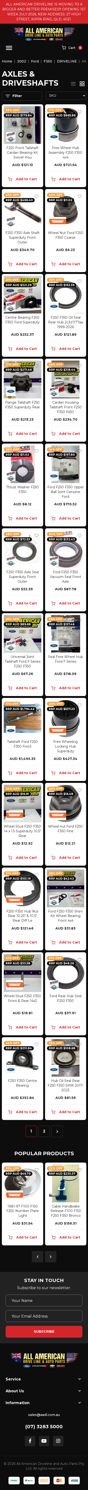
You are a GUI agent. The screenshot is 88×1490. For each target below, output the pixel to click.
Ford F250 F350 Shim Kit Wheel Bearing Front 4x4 (65, 916)
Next (50, 1256)
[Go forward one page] (57, 1131)
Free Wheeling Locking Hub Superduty (65, 746)
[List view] (73, 84)
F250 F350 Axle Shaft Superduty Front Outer (22, 237)
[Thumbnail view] (82, 84)
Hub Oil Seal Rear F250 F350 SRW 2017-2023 (66, 1085)
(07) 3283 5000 (44, 1426)
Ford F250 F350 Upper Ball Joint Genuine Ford (65, 492)
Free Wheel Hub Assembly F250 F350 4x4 (65, 152)
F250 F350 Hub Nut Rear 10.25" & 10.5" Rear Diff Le (22, 916)
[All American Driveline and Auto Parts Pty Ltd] (44, 34)
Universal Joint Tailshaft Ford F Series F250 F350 (22, 661)
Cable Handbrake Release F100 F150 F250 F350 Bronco (31, 1211)
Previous (37, 1256)
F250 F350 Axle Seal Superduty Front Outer (22, 577)
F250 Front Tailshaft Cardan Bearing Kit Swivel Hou (22, 152)
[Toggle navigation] (9, 48)
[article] (31, 1205)
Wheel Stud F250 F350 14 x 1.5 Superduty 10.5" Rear (22, 831)
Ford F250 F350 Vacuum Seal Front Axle (65, 577)
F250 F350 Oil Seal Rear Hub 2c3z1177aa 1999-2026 (65, 322)
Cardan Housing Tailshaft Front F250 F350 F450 (66, 407)
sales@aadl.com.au (44, 1415)
